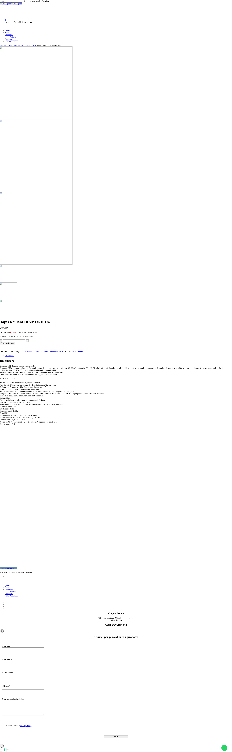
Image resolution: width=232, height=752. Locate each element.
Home (2, 45)
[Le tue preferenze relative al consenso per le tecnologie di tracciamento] (4, 749)
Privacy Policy (53, 543)
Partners (51, 528)
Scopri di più (32, 332)
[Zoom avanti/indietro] (1, 749)
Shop (50, 531)
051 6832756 (50, 509)
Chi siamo (9, 589)
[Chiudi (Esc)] (8, 749)
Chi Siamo (52, 525)
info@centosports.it (50, 511)
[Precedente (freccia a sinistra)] (1, 751)
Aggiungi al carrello (7, 343)
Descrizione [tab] (9, 356)
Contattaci (51, 534)
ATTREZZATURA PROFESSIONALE (20, 45)
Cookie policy (53, 546)
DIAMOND (28, 351)
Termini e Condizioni (55, 549)
